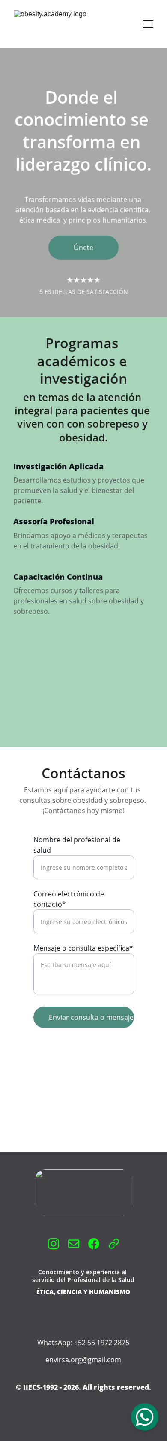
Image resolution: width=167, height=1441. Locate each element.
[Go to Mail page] (73, 1243)
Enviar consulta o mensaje (91, 1017)
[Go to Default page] (113, 1243)
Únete (83, 247)
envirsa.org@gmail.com (83, 1360)
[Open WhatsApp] (144, 1417)
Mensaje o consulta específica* (83, 948)
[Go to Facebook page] (93, 1243)
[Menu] (148, 24)
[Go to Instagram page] (53, 1243)
